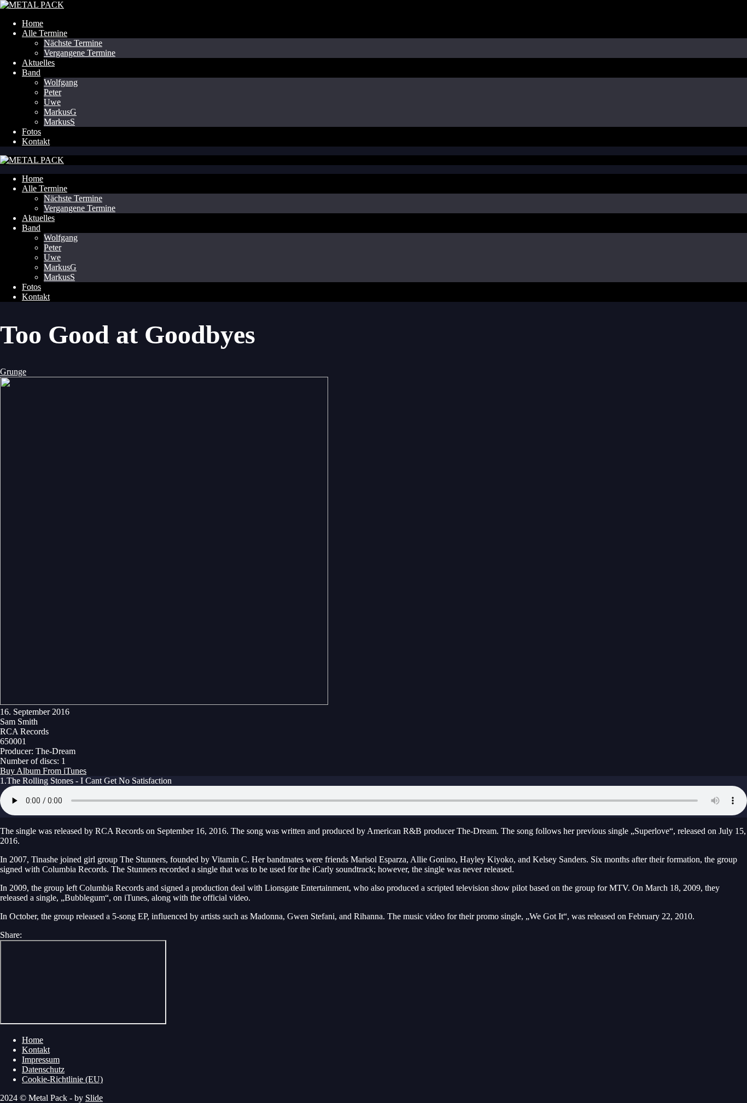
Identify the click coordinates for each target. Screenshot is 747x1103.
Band (31, 72)
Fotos (31, 131)
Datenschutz (43, 1069)
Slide (94, 1097)
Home (32, 23)
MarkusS (59, 121)
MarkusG (60, 111)
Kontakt (36, 141)
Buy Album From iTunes (43, 770)
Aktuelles (38, 62)
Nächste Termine (73, 43)
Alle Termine (44, 33)
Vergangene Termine (79, 52)
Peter (52, 92)
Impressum (41, 1059)
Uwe (52, 102)
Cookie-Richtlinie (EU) (62, 1079)
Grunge (13, 371)
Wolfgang (61, 82)
